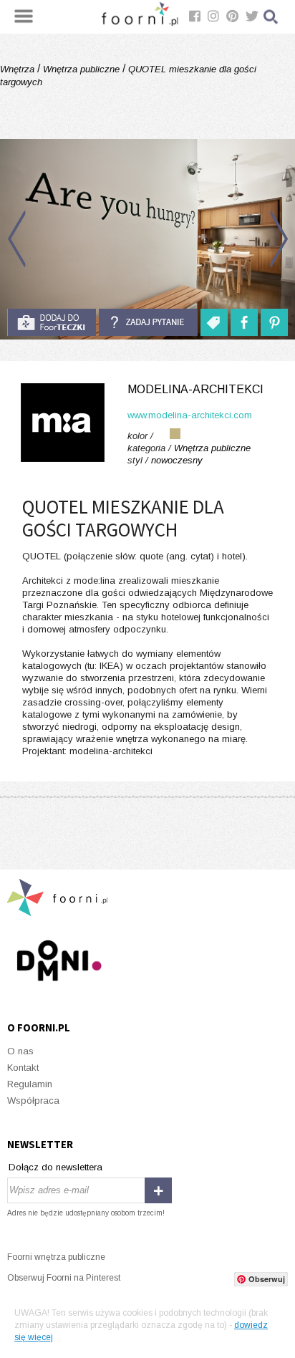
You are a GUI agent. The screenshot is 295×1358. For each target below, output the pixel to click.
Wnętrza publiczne (81, 69)
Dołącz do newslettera (55, 1167)
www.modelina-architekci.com (189, 415)
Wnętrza (18, 69)
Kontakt (23, 1067)
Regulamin (29, 1084)
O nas (20, 1051)
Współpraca (33, 1100)
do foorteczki (51, 322)
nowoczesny (177, 460)
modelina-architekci (195, 389)
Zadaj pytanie (148, 322)
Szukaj (271, 16)
